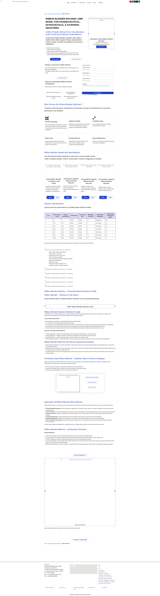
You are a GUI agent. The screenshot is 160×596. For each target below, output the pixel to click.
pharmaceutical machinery (54, 13)
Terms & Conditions (49, 587)
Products (74, 2)
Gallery (89, 2)
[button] (74, 2)
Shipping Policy (91, 587)
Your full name (86, 67)
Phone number (86, 78)
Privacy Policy (62, 587)
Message (84, 84)
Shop (94, 2)
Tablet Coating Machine (80, 524)
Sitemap (100, 2)
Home (68, 2)
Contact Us (82, 2)
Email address (86, 73)
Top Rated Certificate (105, 583)
